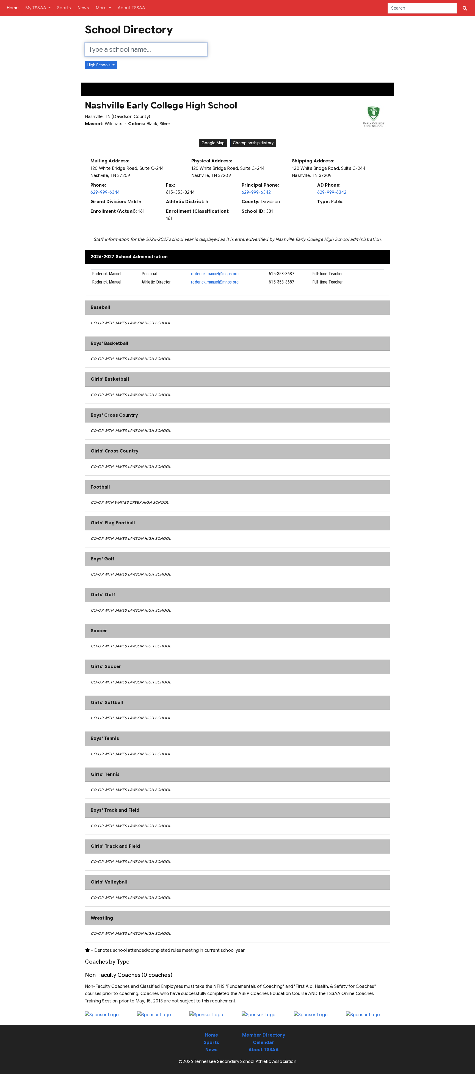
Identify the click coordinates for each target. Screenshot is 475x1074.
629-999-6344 (105, 192)
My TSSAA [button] (36, 8)
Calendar (263, 1042)
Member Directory (263, 1035)
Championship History (253, 142)
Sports (64, 8)
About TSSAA (131, 8)
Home (14, 8)
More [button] (102, 8)
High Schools (99, 64)
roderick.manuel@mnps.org (215, 273)
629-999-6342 (256, 192)
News (83, 8)
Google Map (213, 142)
